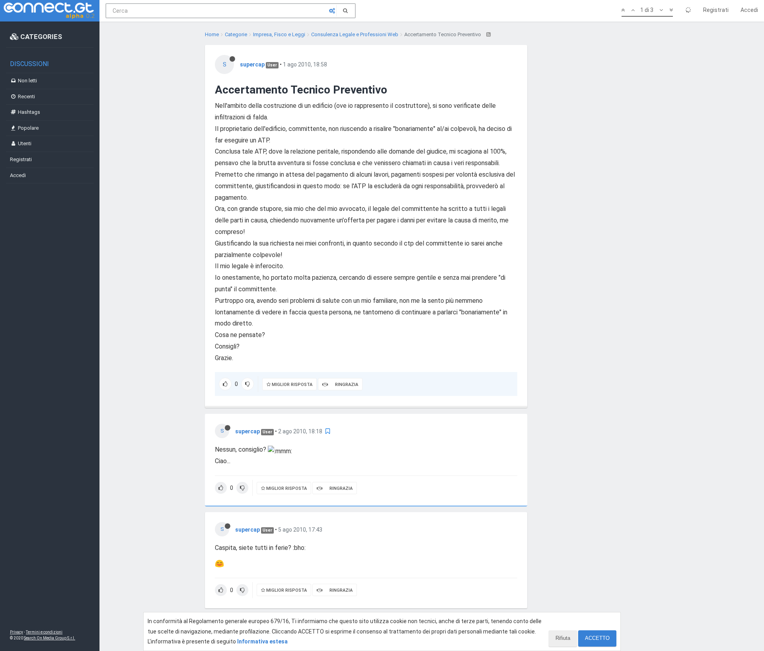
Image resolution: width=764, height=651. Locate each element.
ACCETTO (597, 638)
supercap (252, 64)
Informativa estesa (262, 641)
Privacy (16, 632)
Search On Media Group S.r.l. (49, 638)
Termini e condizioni (44, 632)
